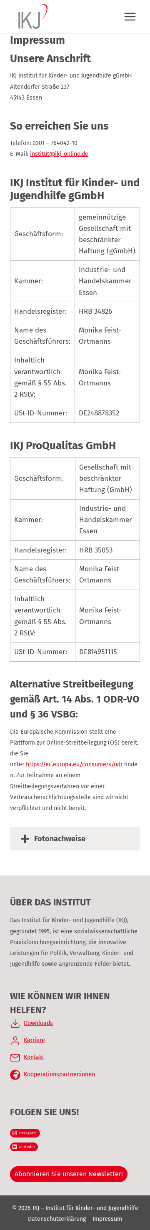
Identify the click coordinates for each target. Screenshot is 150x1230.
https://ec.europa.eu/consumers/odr (74, 764)
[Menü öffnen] (130, 16)
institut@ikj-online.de (59, 154)
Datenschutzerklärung (57, 1218)
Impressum (107, 1218)
